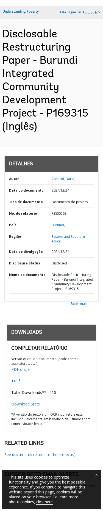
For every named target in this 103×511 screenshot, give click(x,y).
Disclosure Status (24, 263)
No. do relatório (23, 213)
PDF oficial (20, 369)
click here (44, 501)
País (12, 225)
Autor (14, 178)
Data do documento (26, 190)
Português (90, 12)
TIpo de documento (26, 202)
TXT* (16, 380)
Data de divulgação (26, 251)
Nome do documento (27, 274)
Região (15, 236)
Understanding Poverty (21, 11)
